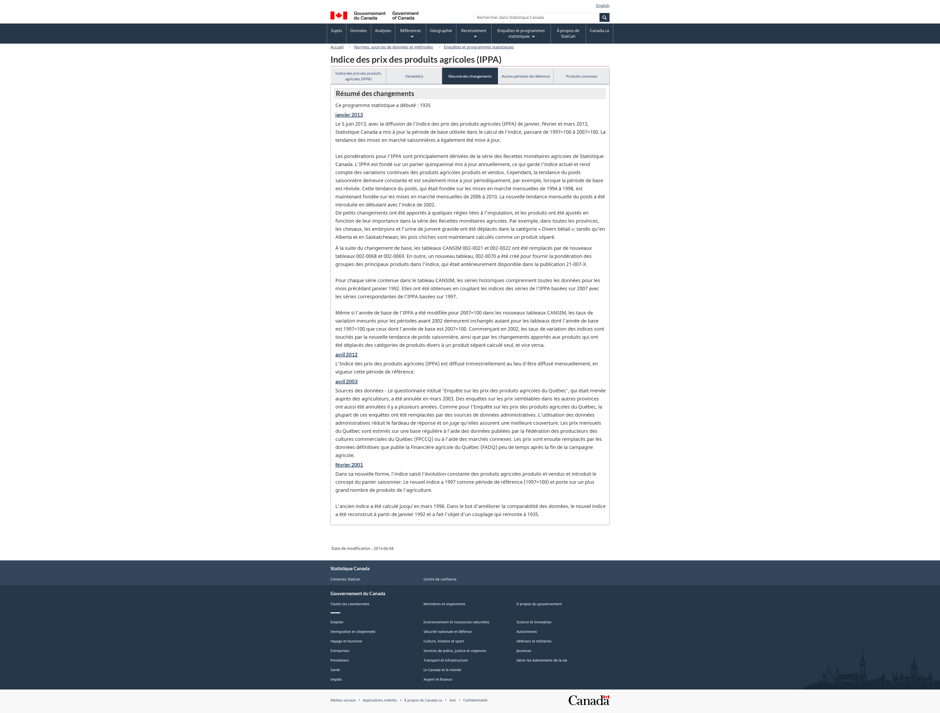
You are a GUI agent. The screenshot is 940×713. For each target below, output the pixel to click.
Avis (452, 700)
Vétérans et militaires (534, 641)
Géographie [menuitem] (441, 30)
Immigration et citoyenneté (352, 631)
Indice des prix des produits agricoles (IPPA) (358, 76)
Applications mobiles (380, 700)
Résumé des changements (470, 76)
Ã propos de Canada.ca (423, 700)
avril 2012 (346, 354)
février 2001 (349, 465)
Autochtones (527, 631)
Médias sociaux (343, 700)
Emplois (336, 622)
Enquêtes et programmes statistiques (479, 47)
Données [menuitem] (358, 30)
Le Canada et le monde (442, 669)
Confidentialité (475, 700)
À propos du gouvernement (539, 604)
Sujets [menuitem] (336, 30)
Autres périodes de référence (526, 76)
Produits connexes (581, 76)
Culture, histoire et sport (443, 641)
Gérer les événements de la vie (542, 660)
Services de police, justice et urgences (454, 650)
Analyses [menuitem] (383, 30)
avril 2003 (346, 381)
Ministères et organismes (444, 604)
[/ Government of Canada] (374, 16)
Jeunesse (524, 650)
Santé (335, 669)
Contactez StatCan (345, 579)
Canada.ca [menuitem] (599, 30)
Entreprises (339, 650)
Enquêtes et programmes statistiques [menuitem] (521, 33)
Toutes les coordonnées (349, 604)
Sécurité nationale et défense (447, 631)
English (603, 5)
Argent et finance (437, 679)
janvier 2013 (349, 115)
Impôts (336, 679)
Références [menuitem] (410, 30)
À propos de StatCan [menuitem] (568, 33)
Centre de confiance (440, 579)
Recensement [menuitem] (473, 30)
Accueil (336, 47)
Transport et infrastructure (445, 660)
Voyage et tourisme (346, 641)
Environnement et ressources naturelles (456, 622)
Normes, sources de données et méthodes (393, 47)
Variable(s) (414, 76)
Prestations (339, 660)
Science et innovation (534, 622)
